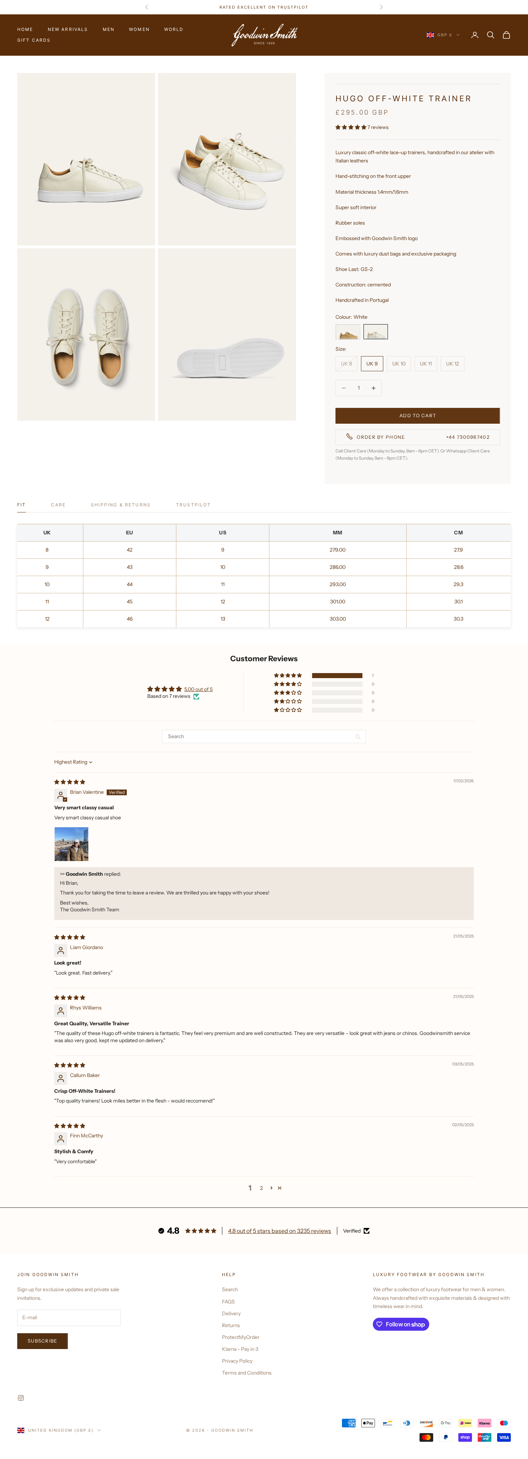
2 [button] (261, 1188)
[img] (69, 782)
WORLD (174, 29)
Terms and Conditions (247, 1373)
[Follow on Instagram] (20, 1398)
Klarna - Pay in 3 (240, 1349)
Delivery (231, 1313)
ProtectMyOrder (240, 1337)
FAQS (228, 1301)
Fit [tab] (21, 504)
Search (230, 1289)
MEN (109, 29)
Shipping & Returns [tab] (121, 504)
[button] (351, 127)
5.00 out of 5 (198, 689)
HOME (25, 29)
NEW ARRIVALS (68, 29)
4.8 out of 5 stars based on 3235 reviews (279, 1230)
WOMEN (139, 29)
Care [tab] (58, 504)
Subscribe (42, 1341)
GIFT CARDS (34, 40)
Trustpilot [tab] (193, 504)
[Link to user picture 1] (71, 844)
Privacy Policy (237, 1361)
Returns (231, 1325)
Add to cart (417, 415)
